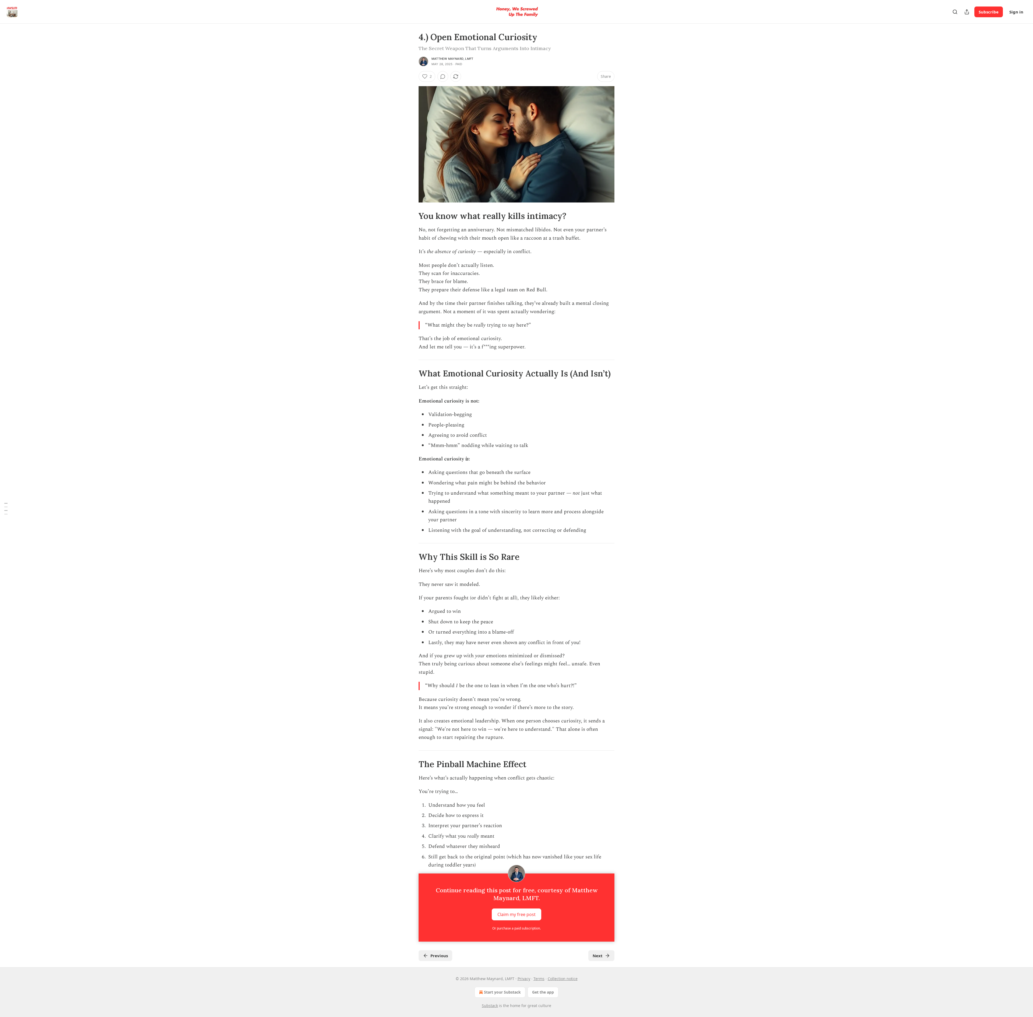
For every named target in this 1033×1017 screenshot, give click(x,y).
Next (598, 955)
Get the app (543, 992)
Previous (439, 955)
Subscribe (989, 12)
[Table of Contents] (6, 508)
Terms (538, 978)
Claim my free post (516, 914)
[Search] (955, 11)
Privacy (524, 978)
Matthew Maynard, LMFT (452, 59)
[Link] (411, 216)
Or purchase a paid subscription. (516, 928)
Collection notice (563, 978)
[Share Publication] (966, 11)
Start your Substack (502, 992)
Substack (490, 1005)
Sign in (1016, 12)
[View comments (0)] (442, 76)
